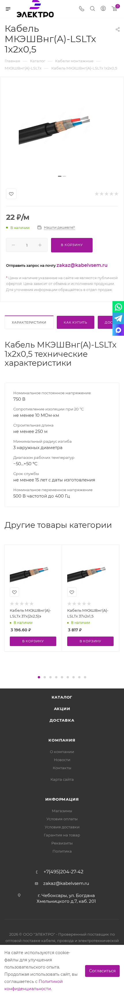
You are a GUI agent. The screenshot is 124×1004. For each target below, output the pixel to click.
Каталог (62, 697)
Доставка (62, 720)
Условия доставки (62, 827)
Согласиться (102, 970)
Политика (62, 851)
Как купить (75, 322)
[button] (39, 677)
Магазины (62, 810)
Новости (62, 759)
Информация (62, 799)
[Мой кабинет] (103, 9)
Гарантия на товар (62, 835)
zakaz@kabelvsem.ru (82, 265)
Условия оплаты (62, 819)
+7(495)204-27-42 (63, 872)
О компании (62, 751)
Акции (62, 708)
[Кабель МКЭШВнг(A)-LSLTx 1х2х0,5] (62, 128)
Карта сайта (62, 779)
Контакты (62, 767)
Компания (61, 740)
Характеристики (29, 322)
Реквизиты (62, 843)
